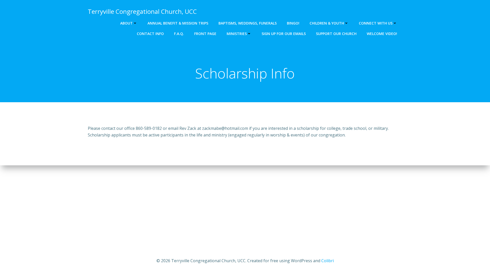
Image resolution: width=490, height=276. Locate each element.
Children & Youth (327, 23)
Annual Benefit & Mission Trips (178, 23)
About (126, 23)
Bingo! (293, 23)
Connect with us (376, 23)
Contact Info (150, 33)
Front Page (205, 33)
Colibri (327, 260)
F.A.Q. (179, 33)
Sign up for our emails (284, 33)
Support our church (336, 33)
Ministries (237, 33)
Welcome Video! (382, 33)
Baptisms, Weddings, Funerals (247, 23)
